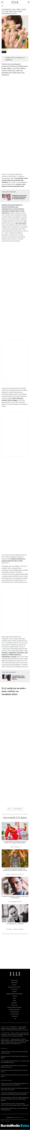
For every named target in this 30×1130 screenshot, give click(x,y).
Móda (6, 5)
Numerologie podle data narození (13, 1029)
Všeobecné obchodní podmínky (14, 993)
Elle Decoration (14, 1014)
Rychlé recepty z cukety (11, 1042)
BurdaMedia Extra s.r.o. (18, 1117)
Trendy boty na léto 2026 (17, 1036)
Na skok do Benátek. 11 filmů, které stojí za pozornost (15, 897)
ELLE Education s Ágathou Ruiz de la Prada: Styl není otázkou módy (15, 842)
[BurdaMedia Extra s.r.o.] (15, 1125)
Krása (14, 1000)
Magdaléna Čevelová (17, 874)
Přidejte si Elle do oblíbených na (15, 58)
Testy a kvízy (14, 1028)
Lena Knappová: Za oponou (15, 923)
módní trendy (18, 808)
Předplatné (14, 982)
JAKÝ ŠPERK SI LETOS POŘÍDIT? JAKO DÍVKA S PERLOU (18, 677)
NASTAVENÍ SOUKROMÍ (14, 1009)
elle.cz (5, 199)
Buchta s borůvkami (5, 1043)
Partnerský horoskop (5, 1028)
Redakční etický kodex (14, 987)
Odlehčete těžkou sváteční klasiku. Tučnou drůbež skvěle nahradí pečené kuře (14, 1109)
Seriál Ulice (26, 1034)
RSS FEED (14, 996)
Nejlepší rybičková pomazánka (17, 1040)
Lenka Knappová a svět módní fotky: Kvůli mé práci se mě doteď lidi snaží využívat (14, 1066)
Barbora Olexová (16, 901)
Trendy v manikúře (15, 1033)
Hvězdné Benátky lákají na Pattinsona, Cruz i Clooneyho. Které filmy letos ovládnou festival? (15, 1061)
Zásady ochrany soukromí (14, 1007)
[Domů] (15, 974)
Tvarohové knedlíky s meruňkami (18, 1039)
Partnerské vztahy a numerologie (15, 1034)
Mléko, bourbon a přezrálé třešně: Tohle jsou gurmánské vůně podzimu (15, 1075)
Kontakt (14, 984)
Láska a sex (14, 1005)
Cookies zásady (15, 1011)
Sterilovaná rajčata (5, 1040)
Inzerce (14, 991)
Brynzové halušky (22, 1042)
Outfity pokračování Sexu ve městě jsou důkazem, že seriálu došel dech (19, 197)
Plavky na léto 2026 (6, 1036)
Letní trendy (25, 1029)
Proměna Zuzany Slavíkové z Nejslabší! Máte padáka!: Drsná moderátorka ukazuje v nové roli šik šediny (14, 1084)
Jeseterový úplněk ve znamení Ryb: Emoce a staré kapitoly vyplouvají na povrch (14, 1052)
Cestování (3, 1029)
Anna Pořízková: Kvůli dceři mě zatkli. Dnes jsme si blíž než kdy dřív (14, 1071)
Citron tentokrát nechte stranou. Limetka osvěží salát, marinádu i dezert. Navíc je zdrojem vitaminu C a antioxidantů (15, 1104)
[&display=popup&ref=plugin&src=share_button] (3, 52)
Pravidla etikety (13, 1026)
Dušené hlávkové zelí (16, 1043)
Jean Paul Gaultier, (20, 223)
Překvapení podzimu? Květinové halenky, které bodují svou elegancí (14, 1057)
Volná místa (14, 989)
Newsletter (14, 980)
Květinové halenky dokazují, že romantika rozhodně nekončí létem (15, 869)
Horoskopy (15, 1016)
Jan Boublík (5, 49)
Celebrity (9, 929)
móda (9, 808)
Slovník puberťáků (22, 1026)
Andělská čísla (21, 1028)
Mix (9, 901)
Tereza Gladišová (18, 929)
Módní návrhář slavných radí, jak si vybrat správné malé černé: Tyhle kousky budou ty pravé (15, 1089)
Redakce (17, 847)
